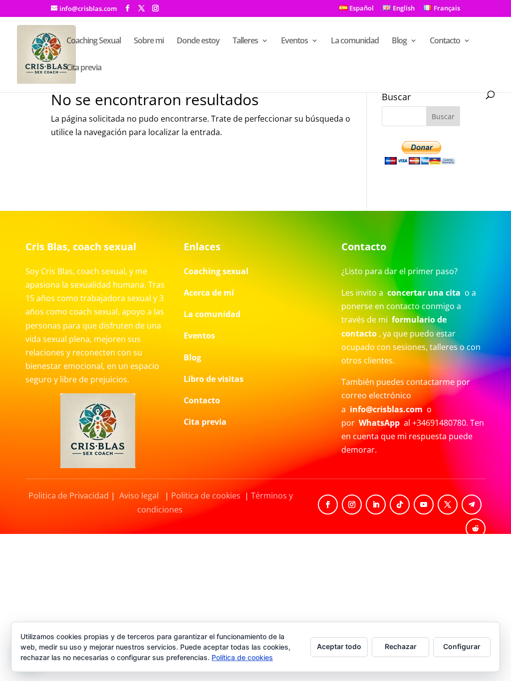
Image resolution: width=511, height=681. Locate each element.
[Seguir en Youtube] (424, 504)
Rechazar (401, 646)
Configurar (462, 646)
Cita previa (83, 68)
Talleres (245, 41)
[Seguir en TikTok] (400, 504)
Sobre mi (149, 41)
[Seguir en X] (448, 504)
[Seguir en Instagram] (352, 504)
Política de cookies (242, 657)
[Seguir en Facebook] (328, 504)
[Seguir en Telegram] (472, 504)
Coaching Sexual (93, 41)
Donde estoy (198, 41)
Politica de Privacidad (68, 495)
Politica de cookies (206, 495)
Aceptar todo (339, 646)
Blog (399, 41)
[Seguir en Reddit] (476, 528)
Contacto (445, 41)
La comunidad (355, 41)
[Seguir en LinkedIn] (376, 504)
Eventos (294, 41)
